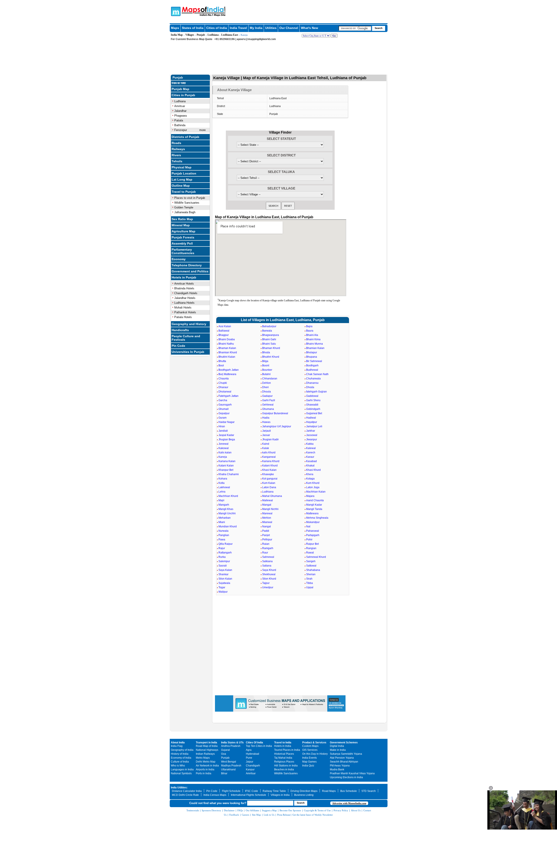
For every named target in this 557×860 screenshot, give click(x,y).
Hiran (221, 426)
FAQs (240, 810)
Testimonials (192, 810)
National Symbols (181, 773)
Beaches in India (284, 769)
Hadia (265, 417)
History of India (179, 753)
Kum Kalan (268, 482)
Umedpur (267, 587)
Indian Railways (205, 753)
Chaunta (223, 378)
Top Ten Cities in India (259, 746)
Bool (221, 365)
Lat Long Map (182, 179)
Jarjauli (266, 430)
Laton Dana (269, 487)
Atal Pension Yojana (342, 757)
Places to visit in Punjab (189, 197)
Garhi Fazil (268, 400)
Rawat (310, 552)
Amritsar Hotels (184, 283)
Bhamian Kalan (315, 348)
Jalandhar (180, 110)
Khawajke (268, 474)
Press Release (283, 814)
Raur (265, 552)
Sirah (309, 578)
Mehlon (266, 517)
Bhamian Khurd (227, 352)
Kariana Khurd (270, 461)
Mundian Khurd (227, 526)
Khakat (310, 465)
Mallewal (267, 500)
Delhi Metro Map (205, 761)
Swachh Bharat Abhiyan (344, 761)
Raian (265, 543)
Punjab (201, 34)
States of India (192, 28)
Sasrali (222, 565)
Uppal (309, 587)
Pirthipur (267, 539)
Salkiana (267, 561)
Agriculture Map (183, 231)
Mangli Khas (225, 509)
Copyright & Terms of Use (317, 810)
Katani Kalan (226, 465)
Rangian (311, 548)
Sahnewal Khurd (316, 556)
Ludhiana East (229, 34)
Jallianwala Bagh (184, 212)
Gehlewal (267, 404)
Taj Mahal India (283, 757)
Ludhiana (213, 34)
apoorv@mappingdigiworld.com (256, 39)
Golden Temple (183, 207)
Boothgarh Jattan (228, 369)
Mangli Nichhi (270, 509)
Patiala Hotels (183, 317)
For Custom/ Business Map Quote (191, 39)
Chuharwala (313, 378)
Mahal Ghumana (272, 496)
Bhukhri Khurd (270, 356)
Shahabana (313, 570)
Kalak (265, 448)
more (202, 130)
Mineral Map (181, 225)
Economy (179, 259)
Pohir (309, 539)
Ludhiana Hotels (184, 302)
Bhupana (311, 356)
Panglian (223, 535)
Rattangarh (225, 552)
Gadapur (267, 395)
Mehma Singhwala (317, 517)
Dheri (265, 387)
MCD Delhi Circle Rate (185, 794)
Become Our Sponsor (290, 810)
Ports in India (203, 773)
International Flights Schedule (248, 794)
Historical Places (284, 753)
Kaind (265, 443)
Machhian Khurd (228, 496)
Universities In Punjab (188, 352)
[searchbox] (355, 28)
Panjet (266, 535)
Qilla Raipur (225, 543)
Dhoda (310, 387)
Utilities (271, 28)
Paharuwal (312, 530)
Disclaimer (229, 810)
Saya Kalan (225, 570)
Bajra (309, 326)
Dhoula (266, 391)
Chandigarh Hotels (185, 293)
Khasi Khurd (313, 469)
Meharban (224, 517)
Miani (221, 522)
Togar (221, 587)
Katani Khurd (270, 465)
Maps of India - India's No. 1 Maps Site (175, 11)
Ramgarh (267, 548)
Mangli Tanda (314, 509)
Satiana (266, 565)
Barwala (267, 330)
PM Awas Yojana (340, 765)
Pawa (221, 539)
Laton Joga (312, 487)
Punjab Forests (183, 237)
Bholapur (311, 352)
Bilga (265, 361)
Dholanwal (224, 391)
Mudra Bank (337, 769)
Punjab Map (180, 89)
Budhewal (312, 369)
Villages (189, 34)
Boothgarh (312, 365)
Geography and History (189, 324)
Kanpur (250, 769)
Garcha (222, 400)
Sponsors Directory (211, 810)
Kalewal (311, 448)
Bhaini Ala (312, 335)
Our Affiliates (252, 810)
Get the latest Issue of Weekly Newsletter (312, 814)
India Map (177, 34)
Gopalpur (224, 413)
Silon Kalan (225, 578)
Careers (245, 814)
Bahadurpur (269, 326)
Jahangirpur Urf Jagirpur (276, 426)
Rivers (176, 155)
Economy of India (181, 757)
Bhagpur (223, 335)
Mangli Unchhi (227, 513)
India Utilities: (179, 787)
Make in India (338, 749)
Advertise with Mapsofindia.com (349, 803)
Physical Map (181, 167)
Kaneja (222, 456)
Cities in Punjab (183, 95)
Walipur (223, 591)
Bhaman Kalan (227, 348)
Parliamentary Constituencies (183, 251)
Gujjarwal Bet (314, 413)
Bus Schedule (348, 791)
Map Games (309, 761)
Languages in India (182, 769)
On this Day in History (315, 753)
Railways (178, 149)
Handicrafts (180, 330)
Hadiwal (311, 417)
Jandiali (223, 430)
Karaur (310, 456)
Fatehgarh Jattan (228, 395)
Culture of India (180, 761)
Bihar (224, 773)
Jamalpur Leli (314, 426)
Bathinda (179, 125)
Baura (309, 330)
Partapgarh (312, 535)
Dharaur (223, 387)
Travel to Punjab (184, 191)
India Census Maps (214, 794)
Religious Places (284, 761)
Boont (265, 365)
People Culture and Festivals (186, 337)
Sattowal (311, 565)
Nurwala (223, 530)
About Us (356, 810)
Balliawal (223, 330)
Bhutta (222, 361)
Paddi (265, 530)
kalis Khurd (268, 452)
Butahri (266, 374)
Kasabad (311, 461)
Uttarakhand (228, 769)
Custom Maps (310, 746)
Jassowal (311, 435)
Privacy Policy (341, 810)
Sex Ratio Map (182, 219)
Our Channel (288, 28)
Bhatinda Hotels (184, 288)
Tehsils (177, 161)
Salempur (224, 561)
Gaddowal (312, 395)
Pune (249, 757)
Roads (176, 143)
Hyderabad (252, 753)
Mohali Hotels (182, 307)
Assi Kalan (224, 326)
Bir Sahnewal (314, 361)
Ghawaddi (312, 404)
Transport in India (206, 742)
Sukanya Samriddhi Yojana (346, 753)
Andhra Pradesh (230, 746)
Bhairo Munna (314, 343)
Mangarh (223, 504)
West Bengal (228, 761)
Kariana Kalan (226, 461)
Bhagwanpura (270, 335)
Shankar (223, 574)
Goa (223, 753)
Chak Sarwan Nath (317, 374)
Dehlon (266, 382)
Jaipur (249, 761)
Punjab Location (184, 173)
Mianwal (267, 522)
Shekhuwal (268, 574)
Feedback (234, 814)
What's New (309, 28)
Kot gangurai (269, 478)
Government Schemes (344, 742)
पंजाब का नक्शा (179, 83)
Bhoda (266, 352)
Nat (308, 526)
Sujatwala (224, 583)
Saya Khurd (269, 570)
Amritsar (179, 106)
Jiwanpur (311, 439)
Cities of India (216, 28)
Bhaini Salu (269, 343)
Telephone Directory (187, 265)
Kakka (310, 443)
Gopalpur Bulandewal (275, 413)
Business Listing (304, 794)
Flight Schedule (231, 791)
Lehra (221, 491)
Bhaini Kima (313, 339)
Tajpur (266, 583)
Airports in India (205, 769)
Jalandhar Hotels (184, 298)
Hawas (266, 422)
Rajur (221, 548)
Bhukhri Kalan (226, 356)
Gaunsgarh (225, 404)
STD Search (368, 791)
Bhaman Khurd (271, 348)
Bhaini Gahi (269, 339)
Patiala (178, 120)
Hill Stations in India (286, 765)
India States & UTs (232, 742)
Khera (309, 474)
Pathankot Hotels (185, 312)
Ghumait (223, 409)
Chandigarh (253, 765)
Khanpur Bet (225, 469)
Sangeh (310, 561)
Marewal (267, 513)
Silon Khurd (269, 578)
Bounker (267, 369)
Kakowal (223, 448)
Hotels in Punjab (184, 277)
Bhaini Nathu (226, 343)
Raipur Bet (312, 543)
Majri (221, 500)
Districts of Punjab (185, 137)
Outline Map (181, 185)
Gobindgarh (313, 409)
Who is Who (178, 765)
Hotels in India (282, 746)
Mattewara (312, 513)
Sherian (310, 574)
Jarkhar (310, 430)
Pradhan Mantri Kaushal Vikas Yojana (352, 773)
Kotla (221, 482)
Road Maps (329, 791)
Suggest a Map (269, 810)
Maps (175, 28)
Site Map (256, 814)
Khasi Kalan (269, 469)
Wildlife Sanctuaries (186, 202)
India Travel (238, 28)
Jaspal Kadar (226, 435)
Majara (310, 496)
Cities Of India (254, 742)
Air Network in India (207, 765)
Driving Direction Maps (303, 791)
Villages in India (280, 794)
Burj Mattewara (227, 374)
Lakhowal (224, 487)
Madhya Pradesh (231, 765)
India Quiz (308, 765)
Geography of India (182, 749)
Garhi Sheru (313, 400)
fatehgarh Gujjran (316, 391)
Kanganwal (269, 456)
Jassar (266, 435)
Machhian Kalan (315, 491)
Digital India (337, 746)
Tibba (309, 583)
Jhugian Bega (226, 439)
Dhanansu (312, 382)
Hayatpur (311, 422)
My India (256, 28)
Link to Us (269, 814)
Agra (249, 749)
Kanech (310, 452)
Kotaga (310, 478)
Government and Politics (190, 271)
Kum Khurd (312, 482)
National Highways (207, 749)
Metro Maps (203, 757)
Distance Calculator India (187, 791)
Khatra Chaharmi (228, 474)
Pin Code (178, 345)
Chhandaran (269, 378)
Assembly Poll (182, 243)
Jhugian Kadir (270, 439)
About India (178, 742)
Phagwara (180, 115)
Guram (222, 417)
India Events (309, 757)
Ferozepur (180, 130)
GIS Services (309, 749)
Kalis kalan (225, 452)
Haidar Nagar (226, 422)
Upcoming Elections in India (346, 777)
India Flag (177, 746)
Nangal (266, 526)
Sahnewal (268, 556)
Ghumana (268, 409)
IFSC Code (251, 791)
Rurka (222, 556)
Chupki (222, 382)
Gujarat (225, 749)
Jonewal (223, 443)
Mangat (266, 504)
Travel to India (282, 742)
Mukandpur (313, 522)
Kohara (222, 478)
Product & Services (314, 742)
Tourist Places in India (287, 749)
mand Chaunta (315, 500)
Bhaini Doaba (226, 339)
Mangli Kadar (314, 504)
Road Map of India (207, 746)
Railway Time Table (274, 791)
